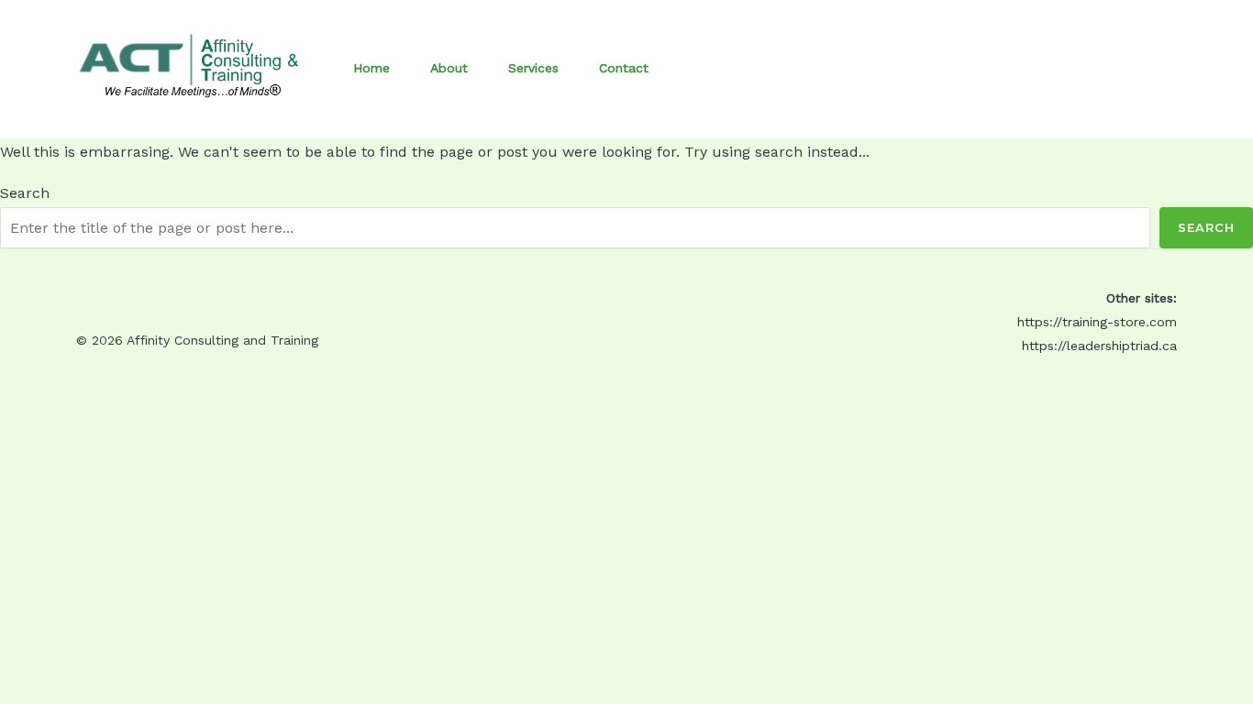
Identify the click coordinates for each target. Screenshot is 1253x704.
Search (25, 193)
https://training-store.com (1097, 321)
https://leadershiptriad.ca (1099, 345)
